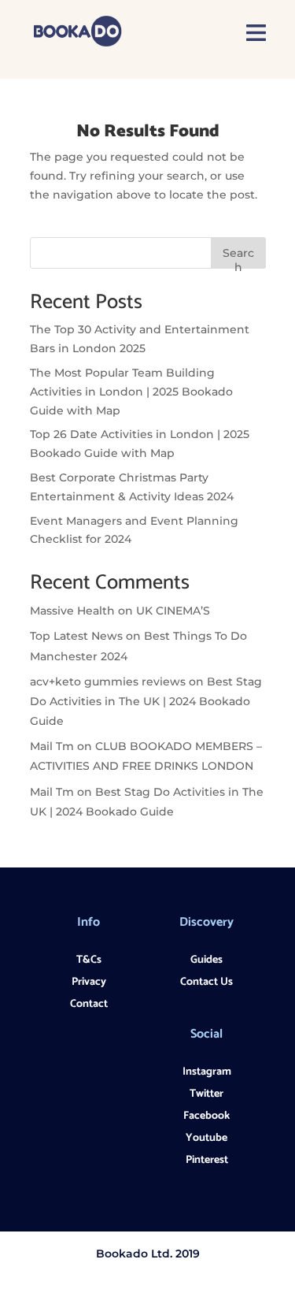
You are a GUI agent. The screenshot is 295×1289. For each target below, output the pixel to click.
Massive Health (72, 611)
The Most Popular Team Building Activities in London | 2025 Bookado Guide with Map (131, 392)
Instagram (207, 1072)
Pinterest (207, 1160)
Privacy (89, 982)
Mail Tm (52, 746)
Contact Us (206, 982)
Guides (206, 960)
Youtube (206, 1138)
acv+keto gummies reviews (108, 681)
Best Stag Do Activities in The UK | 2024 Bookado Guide (146, 701)
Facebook (206, 1116)
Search (238, 257)
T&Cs (88, 960)
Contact (89, 1004)
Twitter (206, 1094)
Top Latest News (76, 636)
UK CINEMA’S (173, 611)
